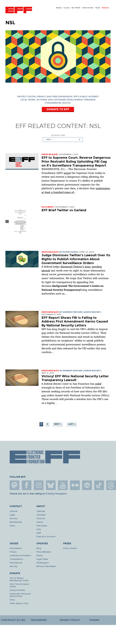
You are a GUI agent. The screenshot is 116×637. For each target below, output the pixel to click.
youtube (63, 485)
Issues (66, 8)
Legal (12, 515)
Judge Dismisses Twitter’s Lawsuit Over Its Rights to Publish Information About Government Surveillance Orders (76, 259)
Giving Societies (17, 590)
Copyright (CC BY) (13, 620)
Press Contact (70, 548)
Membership (16, 522)
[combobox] (63, 139)
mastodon (14, 485)
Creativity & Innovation (20, 555)
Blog (38, 548)
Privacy (13, 552)
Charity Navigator (56, 493)
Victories (40, 518)
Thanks (94, 620)
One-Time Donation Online (19, 585)
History (39, 522)
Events (39, 555)
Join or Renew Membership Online (19, 579)
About (59, 8)
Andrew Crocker (72, 312)
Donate (105, 8)
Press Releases (43, 552)
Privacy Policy (70, 620)
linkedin (87, 485)
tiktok (99, 485)
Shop (12, 599)
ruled (98, 383)
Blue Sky (51, 485)
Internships (41, 525)
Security (13, 518)
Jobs (38, 529)
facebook (26, 485)
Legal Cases (42, 559)
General (13, 511)
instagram (39, 485)
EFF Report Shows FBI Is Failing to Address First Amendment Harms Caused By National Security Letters (75, 321)
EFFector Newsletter (46, 566)
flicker (75, 485)
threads (111, 485)
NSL (95, 125)
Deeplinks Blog (50, 252)
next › (57, 424)
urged (67, 172)
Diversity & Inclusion (45, 536)
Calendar (40, 511)
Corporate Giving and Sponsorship (20, 594)
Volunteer (41, 515)
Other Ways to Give (19, 603)
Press (12, 525)
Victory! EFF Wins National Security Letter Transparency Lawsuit (75, 378)
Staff (38, 533)
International (16, 562)
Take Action (87, 8)
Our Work (76, 8)
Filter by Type (58, 135)
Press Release (50, 154)
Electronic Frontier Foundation (18, 10)
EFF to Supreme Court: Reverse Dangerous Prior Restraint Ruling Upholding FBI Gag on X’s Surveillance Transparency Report (76, 161)
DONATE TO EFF (58, 109)
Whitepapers (42, 562)
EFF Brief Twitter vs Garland (64, 210)
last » (71, 424)
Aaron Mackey (92, 312)
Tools (97, 8)
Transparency (16, 559)
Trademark (39, 620)
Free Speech (16, 548)
